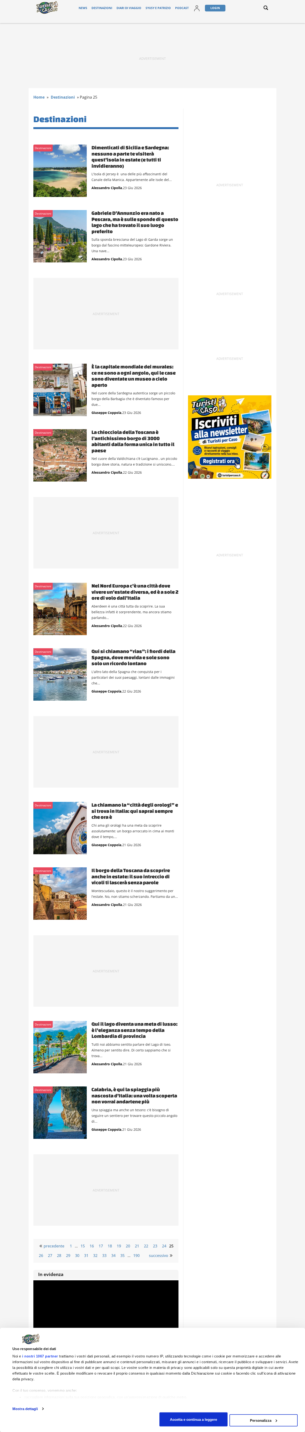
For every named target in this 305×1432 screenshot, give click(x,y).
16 (92, 1246)
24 (164, 1246)
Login (215, 8)
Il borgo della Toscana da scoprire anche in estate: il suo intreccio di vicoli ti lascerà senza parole (131, 876)
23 (155, 1246)
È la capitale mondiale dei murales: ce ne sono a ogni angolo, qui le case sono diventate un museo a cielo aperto (134, 376)
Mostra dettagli (25, 1409)
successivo (158, 1255)
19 (119, 1246)
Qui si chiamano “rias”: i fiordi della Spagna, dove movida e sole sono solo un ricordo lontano (133, 657)
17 (101, 1246)
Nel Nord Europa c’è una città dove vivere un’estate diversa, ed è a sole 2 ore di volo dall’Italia (135, 592)
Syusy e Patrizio (158, 8)
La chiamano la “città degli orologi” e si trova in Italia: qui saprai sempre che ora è (135, 811)
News (83, 8)
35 (122, 1255)
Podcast (182, 8)
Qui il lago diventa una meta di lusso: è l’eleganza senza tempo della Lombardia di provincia (135, 1030)
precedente (54, 1246)
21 (137, 1246)
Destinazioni (102, 8)
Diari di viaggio (129, 8)
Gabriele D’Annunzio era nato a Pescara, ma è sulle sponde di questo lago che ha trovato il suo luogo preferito (135, 222)
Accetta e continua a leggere (193, 1419)
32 (95, 1255)
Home (39, 97)
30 (77, 1255)
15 (83, 1246)
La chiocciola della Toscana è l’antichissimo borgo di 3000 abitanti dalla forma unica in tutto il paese (133, 441)
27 (50, 1255)
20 (128, 1246)
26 (41, 1255)
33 (104, 1255)
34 (113, 1255)
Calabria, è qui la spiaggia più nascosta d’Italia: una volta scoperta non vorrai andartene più (134, 1095)
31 (86, 1255)
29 (68, 1255)
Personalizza (260, 1420)
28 (59, 1255)
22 (146, 1246)
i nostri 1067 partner (40, 1356)
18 (110, 1246)
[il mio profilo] (197, 11)
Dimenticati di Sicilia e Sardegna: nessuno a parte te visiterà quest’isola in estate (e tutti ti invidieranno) (130, 157)
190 (136, 1255)
